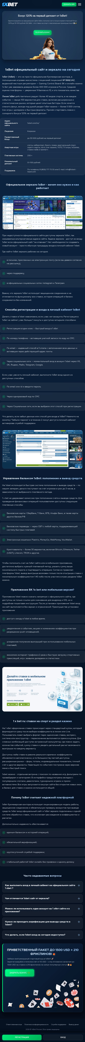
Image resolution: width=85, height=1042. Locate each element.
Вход (63, 1037)
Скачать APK (69, 4)
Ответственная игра (14, 1024)
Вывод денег (74, 1024)
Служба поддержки (58, 1024)
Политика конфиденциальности (36, 1024)
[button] (80, 1030)
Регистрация (22, 1037)
